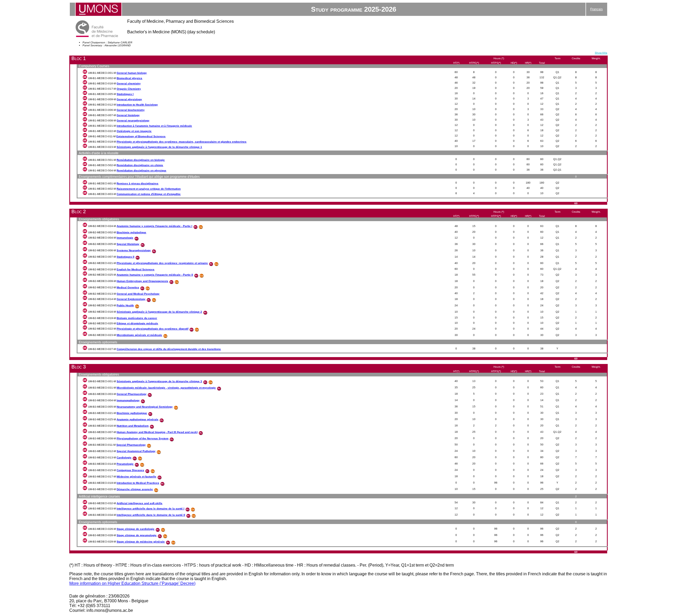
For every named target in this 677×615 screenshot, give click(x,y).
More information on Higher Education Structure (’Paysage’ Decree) (132, 583)
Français (596, 9)
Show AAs (601, 52)
